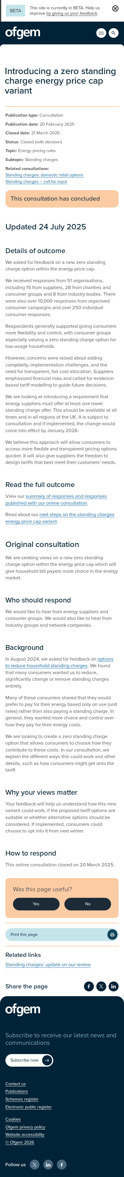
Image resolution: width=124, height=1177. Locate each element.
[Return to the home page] (22, 33)
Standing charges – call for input (36, 181)
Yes (36, 904)
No (88, 904)
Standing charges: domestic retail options (44, 175)
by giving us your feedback (71, 13)
